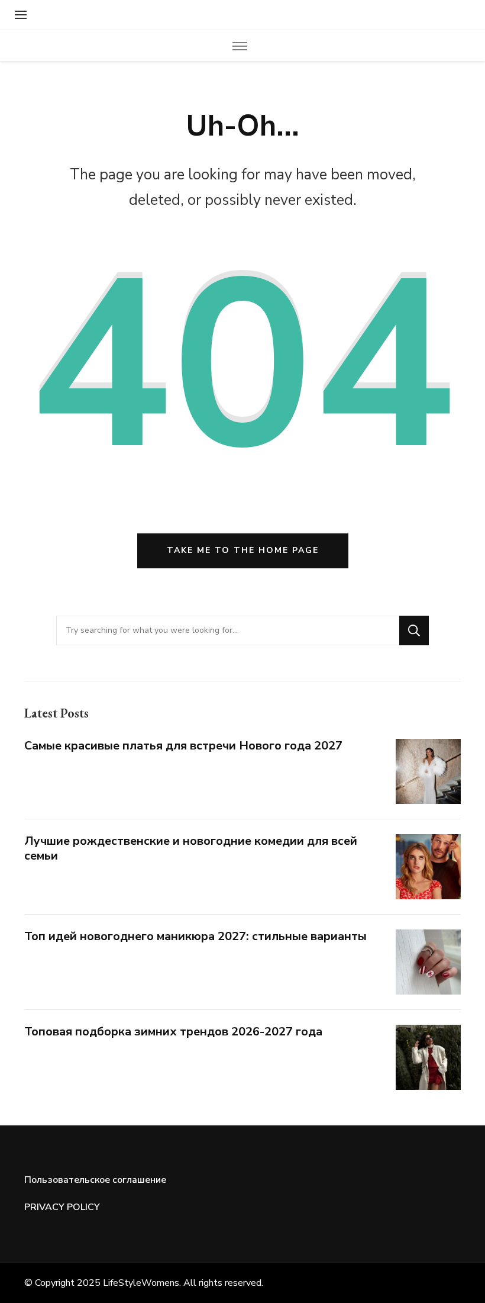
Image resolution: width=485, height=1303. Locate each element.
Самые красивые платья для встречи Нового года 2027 (183, 746)
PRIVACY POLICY (62, 1207)
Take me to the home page (243, 550)
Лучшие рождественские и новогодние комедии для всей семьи (190, 848)
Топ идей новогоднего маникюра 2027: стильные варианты (195, 936)
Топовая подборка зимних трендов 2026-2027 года (173, 1032)
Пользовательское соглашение (95, 1179)
